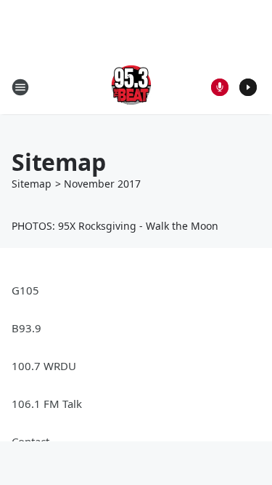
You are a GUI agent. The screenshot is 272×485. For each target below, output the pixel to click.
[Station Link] (131, 87)
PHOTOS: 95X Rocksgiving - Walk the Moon (115, 226)
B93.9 (26, 328)
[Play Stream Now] (248, 87)
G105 (25, 290)
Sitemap (31, 184)
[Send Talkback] (219, 87)
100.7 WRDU (44, 365)
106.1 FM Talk (47, 403)
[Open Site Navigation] (20, 87)
